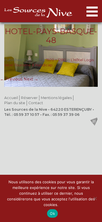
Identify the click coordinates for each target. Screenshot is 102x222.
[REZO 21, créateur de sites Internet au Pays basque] (94, 121)
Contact (35, 103)
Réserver (29, 98)
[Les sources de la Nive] (38, 12)
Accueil (11, 98)
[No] (95, 198)
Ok (52, 213)
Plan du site (14, 103)
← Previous (11, 79)
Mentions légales (56, 98)
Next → (31, 79)
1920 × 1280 (56, 60)
